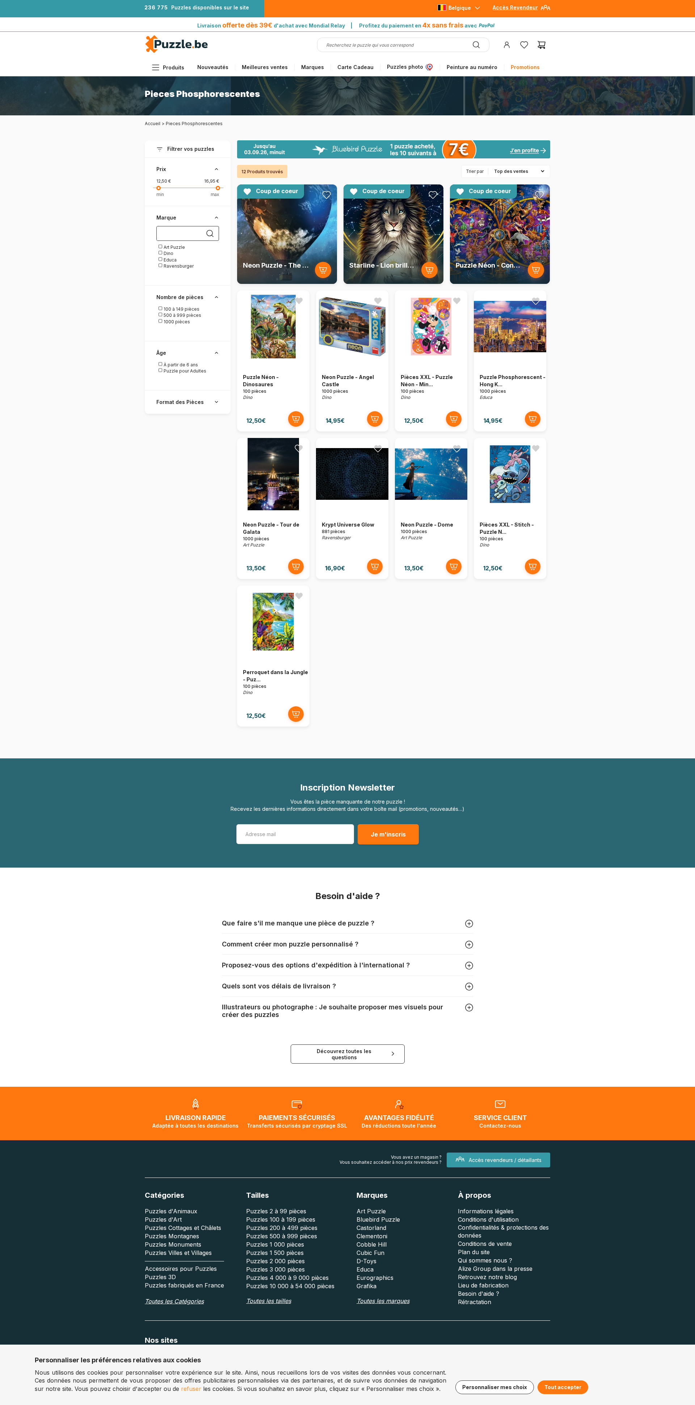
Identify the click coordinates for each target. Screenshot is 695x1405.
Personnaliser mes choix (494, 1387)
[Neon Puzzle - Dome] (431, 508)
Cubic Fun (370, 1252)
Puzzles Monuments (173, 1244)
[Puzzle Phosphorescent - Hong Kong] (510, 361)
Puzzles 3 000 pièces (275, 1269)
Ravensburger (178, 266)
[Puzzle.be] (176, 51)
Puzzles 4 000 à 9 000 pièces (287, 1277)
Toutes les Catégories (174, 1301)
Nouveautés (212, 67)
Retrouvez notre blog (487, 1277)
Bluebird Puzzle (378, 1219)
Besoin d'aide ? (478, 1293)
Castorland (371, 1227)
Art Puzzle (174, 247)
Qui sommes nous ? (485, 1260)
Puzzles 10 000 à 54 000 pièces (290, 1286)
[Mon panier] (541, 45)
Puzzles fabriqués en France (184, 1285)
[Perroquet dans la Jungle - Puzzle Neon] (273, 656)
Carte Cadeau (355, 67)
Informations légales (486, 1211)
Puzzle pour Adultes (184, 371)
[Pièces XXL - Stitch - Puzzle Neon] (510, 508)
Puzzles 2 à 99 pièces (276, 1211)
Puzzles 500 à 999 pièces (281, 1236)
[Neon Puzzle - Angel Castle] (352, 361)
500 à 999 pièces (182, 315)
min (160, 194)
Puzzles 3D (160, 1277)
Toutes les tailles (268, 1300)
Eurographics (375, 1277)
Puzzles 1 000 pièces (275, 1244)
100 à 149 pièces (181, 309)
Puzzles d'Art (163, 1219)
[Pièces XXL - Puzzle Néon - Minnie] (431, 361)
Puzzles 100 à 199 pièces (280, 1219)
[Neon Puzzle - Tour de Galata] (273, 508)
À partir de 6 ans (180, 364)
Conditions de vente (485, 1243)
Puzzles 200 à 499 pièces (281, 1227)
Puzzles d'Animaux (171, 1211)
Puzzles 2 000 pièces (275, 1261)
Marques (312, 67)
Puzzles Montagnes (172, 1236)
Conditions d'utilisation (488, 1219)
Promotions (525, 67)
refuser (191, 1388)
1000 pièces (176, 321)
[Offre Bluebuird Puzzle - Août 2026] (393, 149)
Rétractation (474, 1302)
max (215, 194)
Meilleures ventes (265, 67)
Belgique (459, 8)
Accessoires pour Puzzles (181, 1268)
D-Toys (366, 1261)
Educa (170, 260)
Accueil (152, 123)
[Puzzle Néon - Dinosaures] (273, 361)
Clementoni (372, 1236)
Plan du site (474, 1252)
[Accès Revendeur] (545, 10)
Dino (168, 253)
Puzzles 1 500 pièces (275, 1252)
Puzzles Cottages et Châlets (183, 1227)
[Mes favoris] (524, 45)
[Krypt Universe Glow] (352, 508)
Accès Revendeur (515, 7)
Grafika (366, 1286)
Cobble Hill (372, 1244)
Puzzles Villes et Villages (178, 1252)
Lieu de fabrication (483, 1285)
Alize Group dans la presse (495, 1268)
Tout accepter (562, 1387)
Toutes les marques (383, 1300)
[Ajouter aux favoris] (326, 195)
